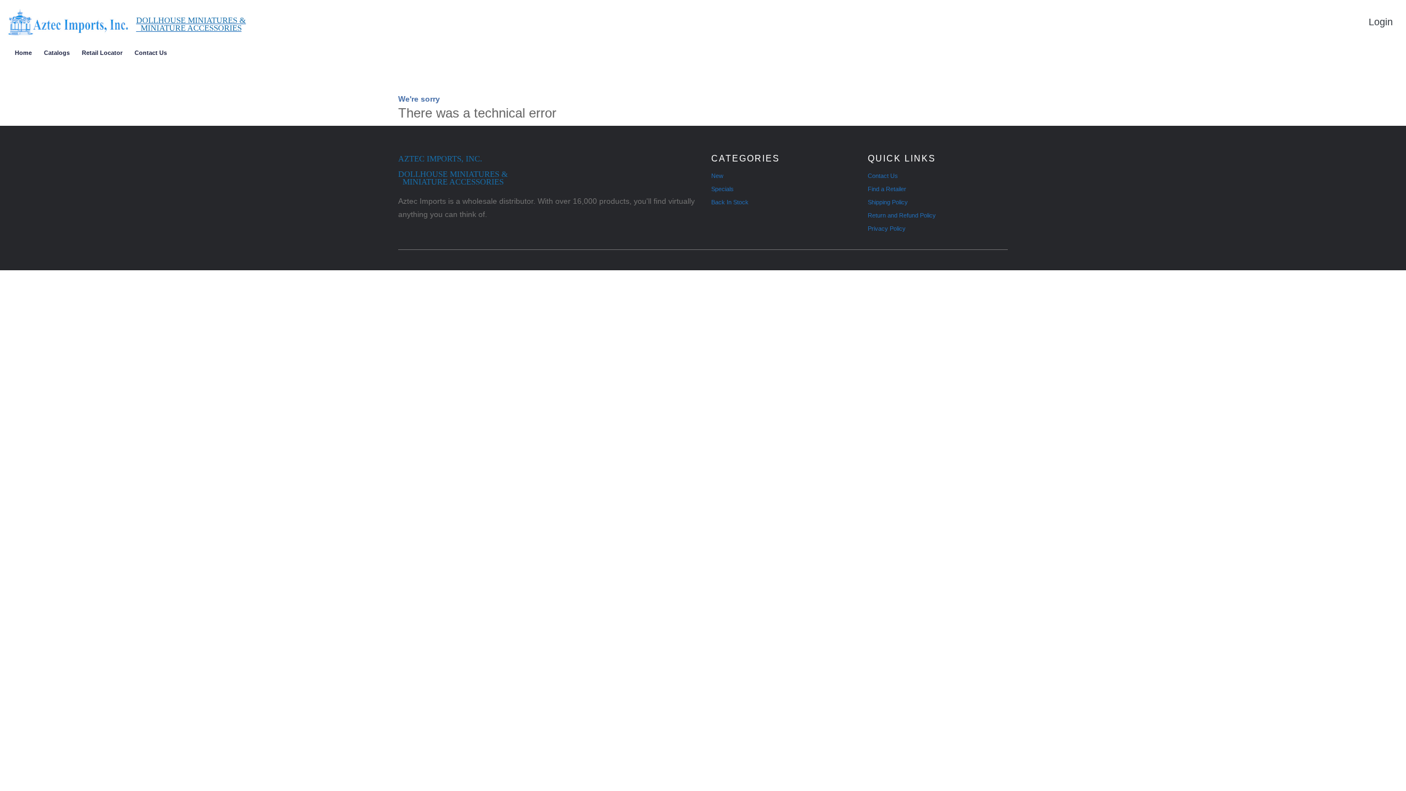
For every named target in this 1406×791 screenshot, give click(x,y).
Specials (722, 189)
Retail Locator (102, 52)
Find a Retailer (887, 189)
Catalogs (57, 52)
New (717, 175)
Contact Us (151, 52)
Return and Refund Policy (902, 215)
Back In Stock (730, 202)
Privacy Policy (887, 228)
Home (23, 52)
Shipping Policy (888, 202)
